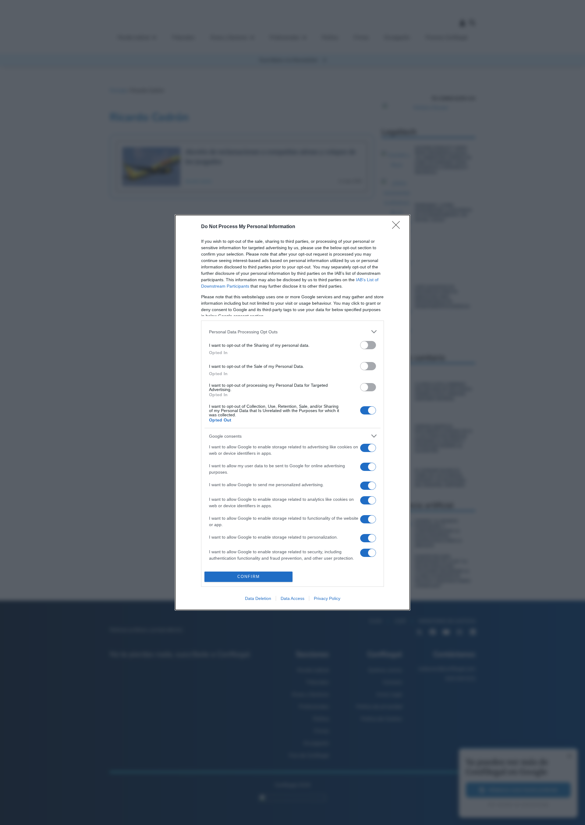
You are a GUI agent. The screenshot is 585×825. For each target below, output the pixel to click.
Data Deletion (258, 598)
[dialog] (292, 412)
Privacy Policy (327, 598)
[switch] (368, 345)
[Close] (398, 227)
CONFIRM (248, 576)
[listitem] (292, 331)
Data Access (292, 598)
